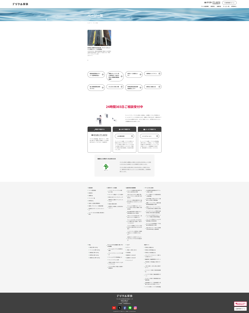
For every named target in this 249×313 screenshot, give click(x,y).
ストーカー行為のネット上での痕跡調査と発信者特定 (153, 220)
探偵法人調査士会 (151, 86)
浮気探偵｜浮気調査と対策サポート (153, 262)
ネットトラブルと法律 (113, 260)
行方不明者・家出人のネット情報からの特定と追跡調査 (153, 199)
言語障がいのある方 (131, 257)
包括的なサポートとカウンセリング (96, 209)
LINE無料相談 (121, 136)
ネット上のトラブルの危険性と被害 (115, 249)
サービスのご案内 (149, 188)
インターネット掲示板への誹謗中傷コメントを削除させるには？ (134, 233)
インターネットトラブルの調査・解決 (115, 191)
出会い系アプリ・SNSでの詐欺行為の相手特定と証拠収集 (153, 228)
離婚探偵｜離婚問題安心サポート (153, 259)
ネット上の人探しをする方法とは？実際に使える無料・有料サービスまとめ (134, 221)
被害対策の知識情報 (131, 188)
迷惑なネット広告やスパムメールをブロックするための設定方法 (134, 238)
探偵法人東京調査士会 (150, 250)
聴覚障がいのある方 (131, 255)
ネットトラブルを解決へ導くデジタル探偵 (115, 245)
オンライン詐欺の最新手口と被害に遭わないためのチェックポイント (134, 201)
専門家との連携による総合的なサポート (115, 207)
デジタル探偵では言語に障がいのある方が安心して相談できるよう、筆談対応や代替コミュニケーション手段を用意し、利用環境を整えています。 (135, 169)
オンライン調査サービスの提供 (115, 194)
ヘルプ (127, 245)
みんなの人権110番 (114, 86)
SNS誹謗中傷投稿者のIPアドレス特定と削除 (153, 191)
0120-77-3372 (100, 135)
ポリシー (128, 247)
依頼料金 (219, 6)
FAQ (90, 245)
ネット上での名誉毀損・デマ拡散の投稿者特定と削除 (153, 224)
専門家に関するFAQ (94, 255)
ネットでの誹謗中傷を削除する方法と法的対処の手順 (134, 191)
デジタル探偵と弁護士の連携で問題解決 (115, 267)
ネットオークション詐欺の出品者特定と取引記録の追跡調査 (153, 211)
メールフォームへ (147, 136)
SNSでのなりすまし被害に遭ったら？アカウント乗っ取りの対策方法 (134, 196)
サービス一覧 (226, 6)
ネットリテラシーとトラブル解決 (115, 253)
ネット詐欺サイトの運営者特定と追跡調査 (153, 195)
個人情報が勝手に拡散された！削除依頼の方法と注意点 (134, 212)
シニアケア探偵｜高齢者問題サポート (153, 275)
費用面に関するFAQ (94, 252)
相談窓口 (213, 6)
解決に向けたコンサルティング (115, 197)
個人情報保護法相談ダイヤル (95, 87)
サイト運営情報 (205, 6)
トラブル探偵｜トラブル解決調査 (153, 286)
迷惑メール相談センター (132, 74)
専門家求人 (234, 6)
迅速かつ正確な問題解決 (94, 203)
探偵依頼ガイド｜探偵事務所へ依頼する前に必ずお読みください (153, 283)
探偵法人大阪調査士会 (150, 252)
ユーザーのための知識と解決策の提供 (96, 213)
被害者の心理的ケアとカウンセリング (115, 200)
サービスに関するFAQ (95, 250)
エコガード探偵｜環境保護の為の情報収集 (153, 279)
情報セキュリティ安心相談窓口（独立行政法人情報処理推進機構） (114, 76)
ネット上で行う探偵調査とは (115, 257)
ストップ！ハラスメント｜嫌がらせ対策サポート (153, 255)
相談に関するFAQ (94, 247)
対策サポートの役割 (112, 188)
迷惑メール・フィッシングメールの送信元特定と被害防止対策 (153, 207)
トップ (89, 23)
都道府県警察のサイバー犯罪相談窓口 (95, 74)
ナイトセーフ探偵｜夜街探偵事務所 (153, 270)
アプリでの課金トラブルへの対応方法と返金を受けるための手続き (134, 227)
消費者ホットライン (151, 73)
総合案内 (91, 188)
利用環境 (128, 252)
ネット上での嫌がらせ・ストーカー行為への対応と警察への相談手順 (134, 207)
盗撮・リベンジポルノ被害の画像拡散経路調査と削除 (153, 203)
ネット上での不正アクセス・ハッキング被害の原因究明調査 (153, 216)
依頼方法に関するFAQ (95, 257)
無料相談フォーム (229, 3)
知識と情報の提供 (112, 204)
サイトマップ (129, 260)
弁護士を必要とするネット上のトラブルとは (115, 263)
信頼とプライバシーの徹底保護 (96, 206)
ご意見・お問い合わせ (131, 250)
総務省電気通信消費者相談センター (132, 87)
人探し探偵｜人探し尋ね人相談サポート (153, 266)
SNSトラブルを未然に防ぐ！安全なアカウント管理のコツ (134, 216)
